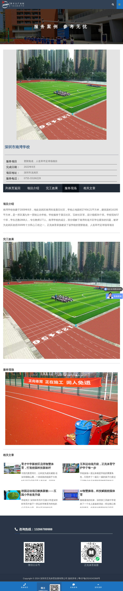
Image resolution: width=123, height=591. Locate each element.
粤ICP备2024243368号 (89, 578)
